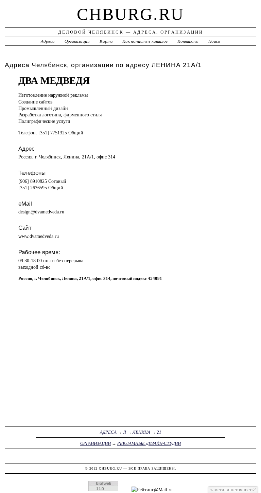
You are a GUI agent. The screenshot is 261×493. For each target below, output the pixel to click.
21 (159, 432)
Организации (77, 41)
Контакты (187, 41)
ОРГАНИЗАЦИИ (95, 443)
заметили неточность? (233, 489)
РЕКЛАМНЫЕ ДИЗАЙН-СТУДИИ (149, 443)
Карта (106, 41)
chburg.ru (130, 14)
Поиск (214, 41)
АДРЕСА (108, 432)
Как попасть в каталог (145, 41)
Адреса (48, 41)
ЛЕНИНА (141, 432)
